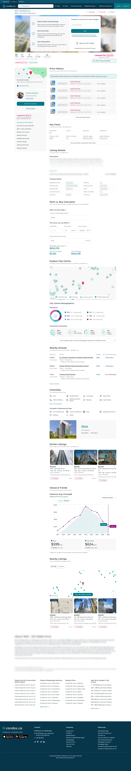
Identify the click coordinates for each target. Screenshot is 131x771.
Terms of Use (70, 744)
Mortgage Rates (103, 744)
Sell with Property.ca (104, 733)
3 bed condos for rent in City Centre (26, 690)
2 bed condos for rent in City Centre (26, 688)
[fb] (38, 742)
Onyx (16, 13)
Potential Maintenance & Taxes (58, 236)
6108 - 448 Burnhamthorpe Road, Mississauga (105, 696)
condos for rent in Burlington (75, 700)
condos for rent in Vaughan (74, 697)
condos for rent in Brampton (75, 686)
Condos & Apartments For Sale (108, 746)
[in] (41, 742)
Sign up (98, 76)
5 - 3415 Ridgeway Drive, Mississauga (102, 685)
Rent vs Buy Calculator (24, 129)
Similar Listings (22, 141)
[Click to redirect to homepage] (9, 6)
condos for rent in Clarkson (49, 703)
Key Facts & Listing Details (25, 125)
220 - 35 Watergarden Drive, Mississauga (104, 693)
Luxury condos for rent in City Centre (27, 693)
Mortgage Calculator (104, 742)
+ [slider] (113, 502)
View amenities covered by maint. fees (83, 143)
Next (85, 31)
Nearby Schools (22, 135)
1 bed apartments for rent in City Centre (28, 696)
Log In (118, 6)
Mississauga (31, 13)
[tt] (35, 742)
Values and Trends (23, 145)
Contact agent (30, 108)
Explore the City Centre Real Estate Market (25, 681)
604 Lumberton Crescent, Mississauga (103, 690)
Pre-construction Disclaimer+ (65, 758)
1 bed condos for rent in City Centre (26, 685)
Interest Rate (53, 226)
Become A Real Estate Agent (75, 737)
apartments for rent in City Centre (26, 705)
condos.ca (14, 1)
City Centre (23, 13)
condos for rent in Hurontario (49, 686)
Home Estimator (106, 6)
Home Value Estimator (105, 740)
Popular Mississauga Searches (51, 680)
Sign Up (126, 6)
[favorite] (71, 452)
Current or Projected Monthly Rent (59, 213)
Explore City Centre (23, 132)
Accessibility (70, 740)
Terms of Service (89, 36)
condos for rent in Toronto (74, 694)
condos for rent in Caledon (74, 703)
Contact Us (101, 735)
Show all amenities (56, 404)
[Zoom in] (113, 591)
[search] (35, 6)
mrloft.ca (21, 1)
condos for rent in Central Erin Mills (51, 689)
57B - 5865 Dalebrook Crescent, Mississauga (105, 705)
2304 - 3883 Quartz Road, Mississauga (103, 688)
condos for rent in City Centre (50, 683)
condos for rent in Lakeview (49, 697)
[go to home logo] (12, 728)
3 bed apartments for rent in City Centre (28, 702)
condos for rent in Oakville (74, 683)
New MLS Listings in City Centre (100, 681)
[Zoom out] (113, 594)
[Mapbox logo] (54, 299)
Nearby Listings (22, 148)
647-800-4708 (29, 98)
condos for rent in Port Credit (49, 694)
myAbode (15, 732)
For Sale (57, 6)
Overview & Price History (25, 122)
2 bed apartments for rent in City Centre (28, 699)
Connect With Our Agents (106, 737)
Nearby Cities (70, 680)
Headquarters (70, 735)
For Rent (65, 6)
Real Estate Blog (103, 731)
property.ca (6, 1)
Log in (94, 48)
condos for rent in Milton (74, 692)
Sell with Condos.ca (30, 104)
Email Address (76, 24)
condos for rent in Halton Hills (75, 689)
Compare (92, 12)
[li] (44, 742)
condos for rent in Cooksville (49, 692)
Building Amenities (23, 138)
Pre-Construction (76, 6)
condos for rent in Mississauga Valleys (52, 700)
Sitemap (69, 746)
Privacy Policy (80, 36)
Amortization (67, 226)
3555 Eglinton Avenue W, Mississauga (103, 699)
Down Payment (82, 226)
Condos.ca (5, 732)
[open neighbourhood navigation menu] (96, 6)
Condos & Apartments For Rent (108, 748)
